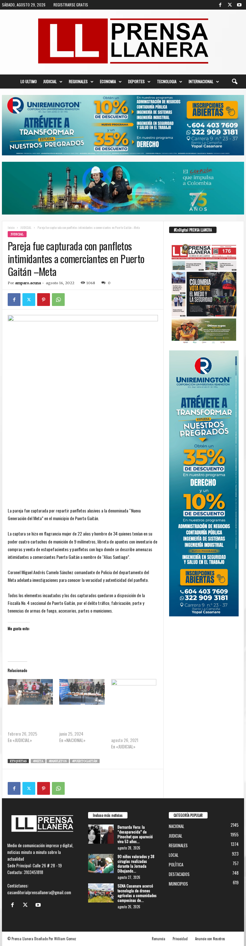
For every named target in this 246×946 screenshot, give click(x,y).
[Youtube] (239, 5)
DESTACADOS (179, 874)
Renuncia (158, 938)
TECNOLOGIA (166, 81)
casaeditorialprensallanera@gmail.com (39, 892)
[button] (234, 81)
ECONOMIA (108, 81)
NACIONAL (176, 826)
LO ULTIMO (28, 81)
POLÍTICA (176, 864)
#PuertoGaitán (84, 761)
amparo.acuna (28, 283)
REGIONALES (78, 81)
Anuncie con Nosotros (210, 938)
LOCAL (173, 855)
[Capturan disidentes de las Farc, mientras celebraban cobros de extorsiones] (81, 692)
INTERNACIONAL (201, 81)
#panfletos (58, 761)
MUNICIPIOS (39, 234)
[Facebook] (220, 5)
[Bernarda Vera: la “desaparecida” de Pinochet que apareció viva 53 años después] (101, 834)
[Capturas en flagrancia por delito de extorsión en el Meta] (30, 692)
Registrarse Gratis (70, 4)
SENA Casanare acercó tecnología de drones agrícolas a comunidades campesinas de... (137, 893)
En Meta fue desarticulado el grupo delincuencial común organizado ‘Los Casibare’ (133, 724)
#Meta (38, 761)
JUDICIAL (50, 81)
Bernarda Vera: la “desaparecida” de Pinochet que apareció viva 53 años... (135, 834)
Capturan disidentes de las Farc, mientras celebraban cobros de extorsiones (81, 721)
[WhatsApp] (58, 299)
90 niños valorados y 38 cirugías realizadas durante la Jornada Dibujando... (136, 863)
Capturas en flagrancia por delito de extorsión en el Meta (30, 721)
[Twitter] (230, 5)
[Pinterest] (43, 299)
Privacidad (180, 938)
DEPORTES (136, 81)
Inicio (11, 227)
